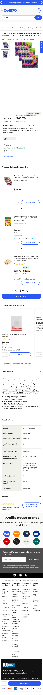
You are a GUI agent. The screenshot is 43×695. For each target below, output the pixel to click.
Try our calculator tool (26, 130)
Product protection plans (15, 646)
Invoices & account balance (5, 608)
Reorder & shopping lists (26, 591)
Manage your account (4, 601)
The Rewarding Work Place (37, 600)
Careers (35, 605)
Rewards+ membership (16, 590)
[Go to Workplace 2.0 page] (36, 542)
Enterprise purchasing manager (16, 633)
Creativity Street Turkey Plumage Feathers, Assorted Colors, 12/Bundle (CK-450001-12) (26, 177)
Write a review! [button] (29, 39)
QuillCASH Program (15, 601)
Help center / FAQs (6, 615)
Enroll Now (20, 121)
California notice (35, 678)
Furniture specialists (15, 640)
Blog (34, 595)
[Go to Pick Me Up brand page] (26, 534)
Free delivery (11, 139)
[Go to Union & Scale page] (26, 542)
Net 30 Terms (14, 611)
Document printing (15, 627)
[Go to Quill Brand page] (7, 534)
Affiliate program (15, 655)
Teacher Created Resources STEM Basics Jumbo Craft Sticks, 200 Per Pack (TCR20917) (26, 257)
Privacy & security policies (5, 635)
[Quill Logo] (10, 10)
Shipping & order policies (5, 621)
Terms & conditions (8, 678)
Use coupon (34, 559)
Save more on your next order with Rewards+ (21, 2)
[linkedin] (20, 575)
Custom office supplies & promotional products (16, 619)
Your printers (25, 602)
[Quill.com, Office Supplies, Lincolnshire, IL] (9, 665)
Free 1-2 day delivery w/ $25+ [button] (12, 350)
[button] (42, 2)
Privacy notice (22, 678)
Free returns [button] (10, 151)
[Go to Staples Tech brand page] (17, 542)
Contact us (5, 641)
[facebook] (26, 575)
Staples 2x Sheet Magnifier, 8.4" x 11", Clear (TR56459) (14, 335)
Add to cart (24, 684)
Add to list (9, 156)
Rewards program (15, 595)
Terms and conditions (20, 565)
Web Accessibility (37, 609)
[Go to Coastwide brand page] (17, 534)
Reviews (28, 363)
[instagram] (14, 575)
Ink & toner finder (26, 597)
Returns (4, 596)
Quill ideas (15, 651)
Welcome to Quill (36, 590)
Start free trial (34, 126)
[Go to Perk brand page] (36, 534)
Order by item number (25, 608)
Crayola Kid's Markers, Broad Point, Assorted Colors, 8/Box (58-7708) (26, 217)
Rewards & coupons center (26, 616)
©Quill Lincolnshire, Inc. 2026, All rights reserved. (17, 672)
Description (7, 363)
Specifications (18, 363)
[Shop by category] (2, 10)
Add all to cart (21, 296)
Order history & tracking (5, 591)
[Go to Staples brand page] (7, 542)
